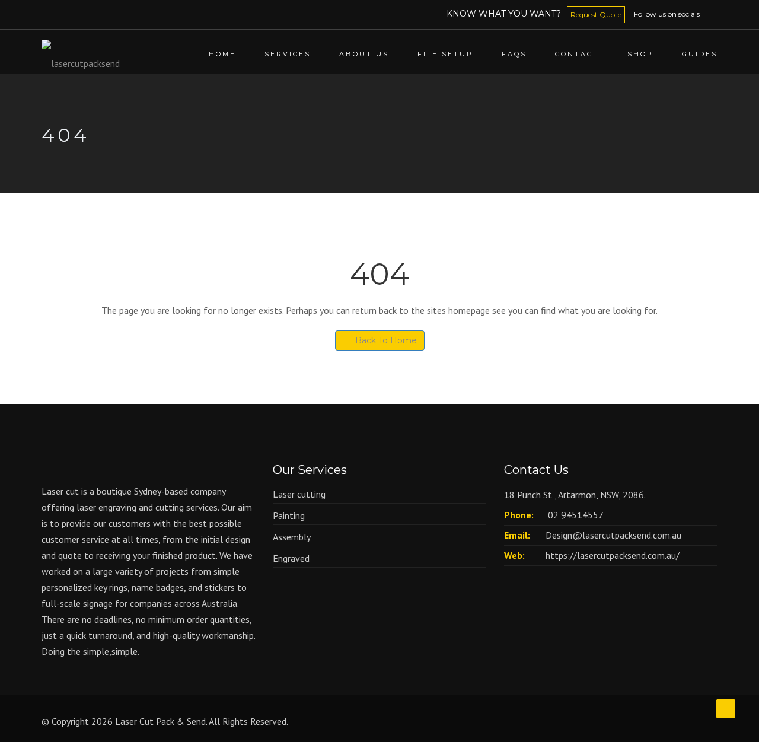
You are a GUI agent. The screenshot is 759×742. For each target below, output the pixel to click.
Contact (577, 54)
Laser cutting (299, 494)
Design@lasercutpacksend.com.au (613, 535)
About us (364, 54)
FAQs (514, 54)
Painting (289, 515)
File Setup (445, 54)
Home (222, 54)
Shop (640, 54)
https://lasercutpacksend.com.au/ (613, 555)
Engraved (291, 558)
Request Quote (595, 14)
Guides (699, 54)
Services (287, 54)
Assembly (292, 537)
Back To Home (386, 340)
